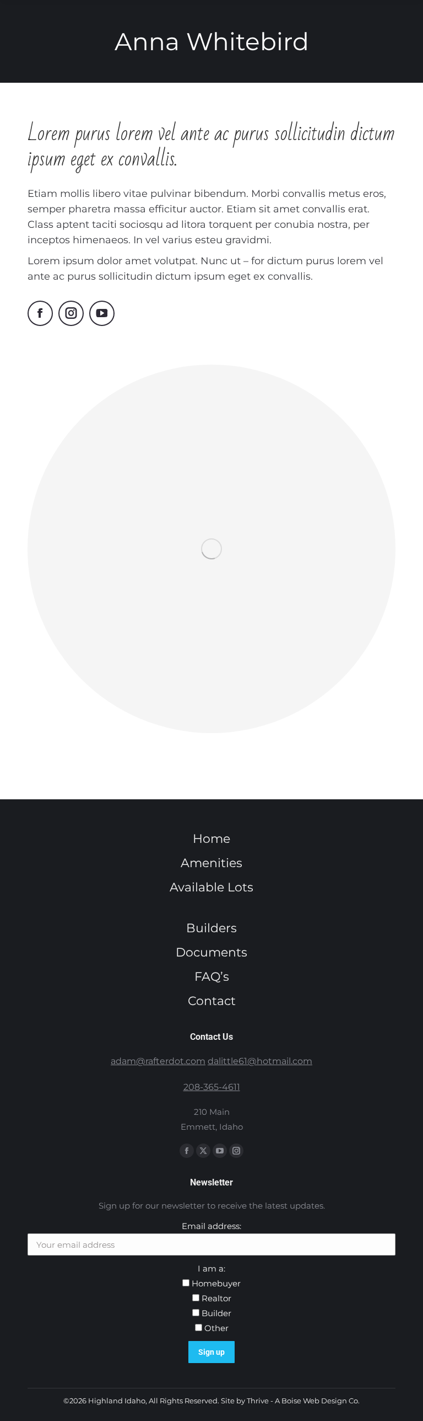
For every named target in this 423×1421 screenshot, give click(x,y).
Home (211, 838)
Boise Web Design (314, 1400)
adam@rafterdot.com (158, 1061)
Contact (212, 1000)
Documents (211, 952)
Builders (211, 928)
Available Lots (211, 887)
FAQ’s (211, 976)
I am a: (211, 1268)
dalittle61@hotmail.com (260, 1061)
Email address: (211, 1226)
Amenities (211, 863)
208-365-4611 (211, 1087)
